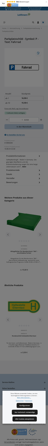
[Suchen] (33, 22)
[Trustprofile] (24, 432)
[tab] (23, 161)
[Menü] (4, 22)
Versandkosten (9, 442)
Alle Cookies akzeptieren (24, 419)
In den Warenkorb (24, 127)
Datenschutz (20, 401)
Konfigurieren (24, 405)
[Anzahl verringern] (6, 119)
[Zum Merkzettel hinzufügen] (38, 53)
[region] (24, 67)
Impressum (28, 401)
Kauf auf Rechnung (36, 7)
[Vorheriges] (8, 234)
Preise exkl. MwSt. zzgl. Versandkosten (16, 108)
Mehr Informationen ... (24, 398)
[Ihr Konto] (38, 22)
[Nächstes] (40, 234)
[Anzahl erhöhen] (41, 119)
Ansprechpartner (36, 9)
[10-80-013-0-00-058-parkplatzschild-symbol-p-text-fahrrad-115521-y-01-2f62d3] (24, 67)
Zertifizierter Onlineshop (14, 7)
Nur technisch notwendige (25, 412)
